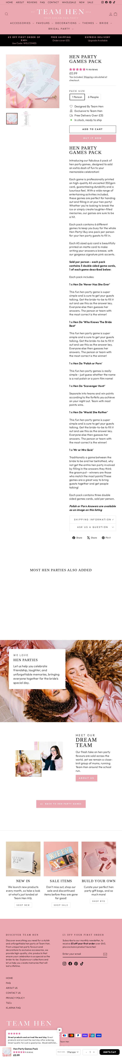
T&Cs (9, 1002)
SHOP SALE (61, 905)
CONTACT (53, 2)
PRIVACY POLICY (15, 997)
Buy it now (92, 138)
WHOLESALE (69, 2)
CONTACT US (13, 992)
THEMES (88, 23)
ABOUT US (86, 778)
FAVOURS (43, 23)
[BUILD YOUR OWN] (99, 859)
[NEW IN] (23, 859)
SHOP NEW (23, 905)
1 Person (77, 97)
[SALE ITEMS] (61, 859)
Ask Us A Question (92, 527)
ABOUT (20, 2)
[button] (17, 614)
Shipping (88, 77)
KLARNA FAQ (13, 1007)
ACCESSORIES (21, 23)
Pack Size (77, 91)
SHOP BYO (98, 901)
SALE (90, 2)
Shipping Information (92, 519)
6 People (93, 97)
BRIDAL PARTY (60, 28)
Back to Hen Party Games (63, 804)
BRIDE (105, 23)
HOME (9, 2)
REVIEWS (32, 2)
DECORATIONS (66, 23)
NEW (82, 2)
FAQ (42, 2)
